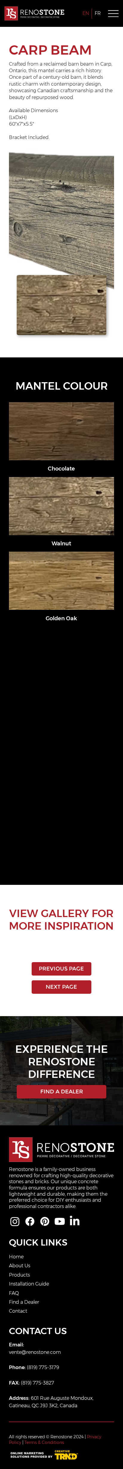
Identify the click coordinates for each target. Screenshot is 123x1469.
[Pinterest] (45, 1221)
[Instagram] (15, 1221)
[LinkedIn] (75, 1221)
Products (19, 1275)
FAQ (14, 1293)
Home (16, 1257)
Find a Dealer (24, 1302)
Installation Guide (29, 1284)
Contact (18, 1311)
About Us (19, 1266)
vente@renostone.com (35, 1352)
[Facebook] (30, 1221)
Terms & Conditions (44, 1442)
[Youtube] (60, 1221)
